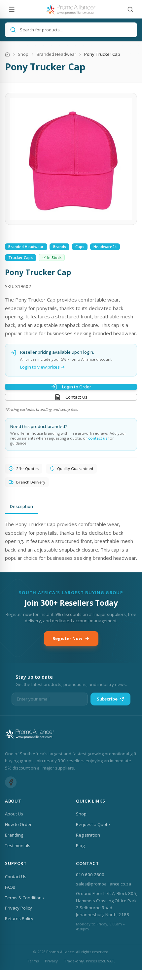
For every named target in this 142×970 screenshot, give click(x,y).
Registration (88, 835)
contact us (97, 438)
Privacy (51, 960)
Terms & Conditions (24, 898)
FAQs (10, 887)
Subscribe (107, 699)
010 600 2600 (90, 875)
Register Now (67, 638)
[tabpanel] (71, 541)
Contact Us (76, 397)
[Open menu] (11, 9)
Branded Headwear (56, 54)
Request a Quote (93, 824)
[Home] (7, 54)
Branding (14, 835)
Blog (80, 845)
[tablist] (71, 506)
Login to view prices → (42, 367)
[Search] (130, 9)
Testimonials (17, 845)
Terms (33, 960)
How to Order (18, 824)
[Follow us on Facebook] (11, 782)
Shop (23, 54)
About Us (14, 814)
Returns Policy (19, 918)
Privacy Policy (18, 908)
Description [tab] (21, 506)
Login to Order (76, 387)
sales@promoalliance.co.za (103, 884)
